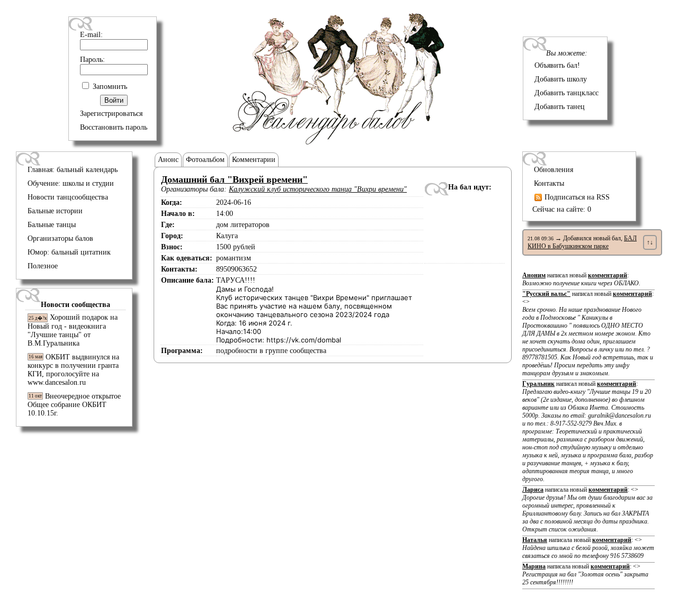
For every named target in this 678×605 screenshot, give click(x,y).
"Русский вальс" (546, 293)
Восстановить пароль (113, 127)
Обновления (553, 170)
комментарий (607, 275)
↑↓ (650, 242)
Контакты (549, 183)
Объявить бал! (557, 65)
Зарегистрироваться (111, 114)
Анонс (168, 160)
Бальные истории (55, 211)
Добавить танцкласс (566, 93)
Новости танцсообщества (68, 197)
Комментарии (253, 160)
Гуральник (538, 383)
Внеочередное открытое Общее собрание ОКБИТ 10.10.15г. (74, 404)
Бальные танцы (52, 225)
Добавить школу (560, 79)
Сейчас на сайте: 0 (561, 209)
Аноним (534, 275)
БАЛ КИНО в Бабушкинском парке (582, 242)
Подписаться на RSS (576, 197)
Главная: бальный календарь (73, 170)
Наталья (534, 540)
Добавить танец (559, 107)
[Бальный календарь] (339, 142)
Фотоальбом (205, 160)
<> (587, 337)
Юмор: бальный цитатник (69, 252)
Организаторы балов (60, 238)
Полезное (43, 266)
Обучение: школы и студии (71, 183)
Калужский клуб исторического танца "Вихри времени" (318, 189)
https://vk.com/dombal (303, 340)
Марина (534, 566)
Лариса (532, 489)
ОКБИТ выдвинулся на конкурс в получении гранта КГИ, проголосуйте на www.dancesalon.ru (73, 369)
